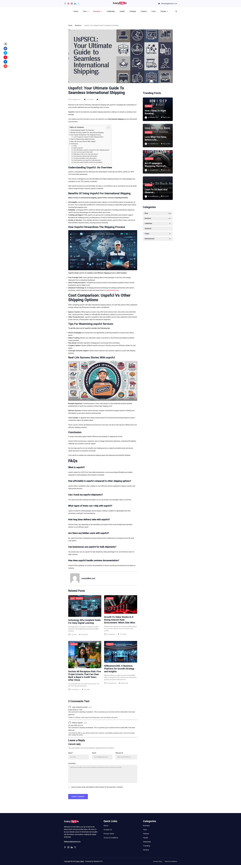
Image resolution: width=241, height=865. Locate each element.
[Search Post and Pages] (176, 11)
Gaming (146, 850)
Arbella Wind (112, 683)
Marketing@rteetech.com (169, 3)
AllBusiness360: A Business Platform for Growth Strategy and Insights (119, 669)
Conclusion (74, 144)
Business (96, 11)
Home (75, 11)
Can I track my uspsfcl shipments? (83, 152)
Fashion (144, 11)
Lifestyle (132, 11)
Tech (85, 11)
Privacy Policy (109, 834)
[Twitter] (78, 4)
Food (153, 11)
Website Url (119, 753)
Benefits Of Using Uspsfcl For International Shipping (87, 132)
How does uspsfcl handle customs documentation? (88, 162)
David (74, 634)
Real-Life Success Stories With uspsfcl (83, 141)
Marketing (149, 158)
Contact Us (108, 830)
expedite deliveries (112, 290)
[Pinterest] (68, 4)
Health (122, 11)
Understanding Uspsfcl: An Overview (82, 130)
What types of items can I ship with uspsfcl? (86, 154)
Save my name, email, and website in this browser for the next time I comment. (97, 787)
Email (94, 753)
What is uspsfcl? (78, 148)
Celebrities (111, 11)
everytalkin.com (76, 99)
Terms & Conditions (111, 838)
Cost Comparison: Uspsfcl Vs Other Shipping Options (88, 137)
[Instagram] (72, 4)
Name (70, 753)
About (106, 825)
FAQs (75, 146)
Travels (163, 11)
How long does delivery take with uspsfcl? (85, 156)
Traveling (146, 846)
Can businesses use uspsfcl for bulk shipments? (87, 160)
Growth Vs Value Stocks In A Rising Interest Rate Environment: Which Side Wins (119, 620)
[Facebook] (65, 4)
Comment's (72, 763)
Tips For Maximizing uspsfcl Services (83, 139)
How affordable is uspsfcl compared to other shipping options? (91, 150)
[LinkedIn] (75, 4)
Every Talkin (80, 861)
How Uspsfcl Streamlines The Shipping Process (86, 135)
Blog (72, 598)
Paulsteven (112, 634)
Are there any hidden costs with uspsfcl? (85, 158)
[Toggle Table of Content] (107, 127)
